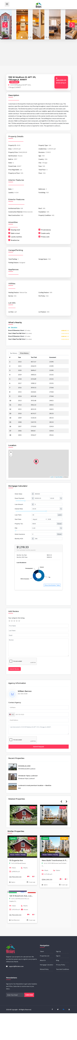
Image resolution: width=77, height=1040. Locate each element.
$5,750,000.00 (15, 915)
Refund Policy (44, 969)
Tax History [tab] (13, 353)
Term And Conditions (62, 969)
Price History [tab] (24, 353)
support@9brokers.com (16, 966)
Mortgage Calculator (46, 965)
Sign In (58, 956)
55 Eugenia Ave (16, 860)
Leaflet (51, 477)
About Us (43, 960)
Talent (42, 951)
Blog (57, 960)
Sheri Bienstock (15, 920)
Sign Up (58, 951)
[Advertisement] (38, 52)
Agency (13, 882)
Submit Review (14, 669)
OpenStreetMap (59, 477)
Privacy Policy (60, 965)
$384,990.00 (47, 880)
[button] (21, 37)
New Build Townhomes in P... (55, 860)
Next (66, 801)
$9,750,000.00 (15, 877)
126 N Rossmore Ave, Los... (21, 896)
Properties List (44, 956)
